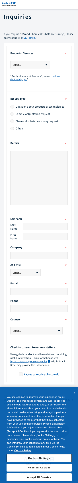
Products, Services (38, 54)
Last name (38, 219)
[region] (39, 435)
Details (38, 143)
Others (20, 128)
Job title (38, 265)
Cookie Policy (22, 450)
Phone (38, 301)
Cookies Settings (39, 458)
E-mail (38, 283)
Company (38, 247)
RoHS (32, 38)
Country (38, 320)
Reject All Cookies (39, 467)
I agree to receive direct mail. (41, 374)
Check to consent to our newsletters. (33, 347)
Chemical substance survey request (37, 121)
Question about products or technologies (40, 107)
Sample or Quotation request (33, 114)
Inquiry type (38, 99)
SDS (24, 38)
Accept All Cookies (39, 477)
